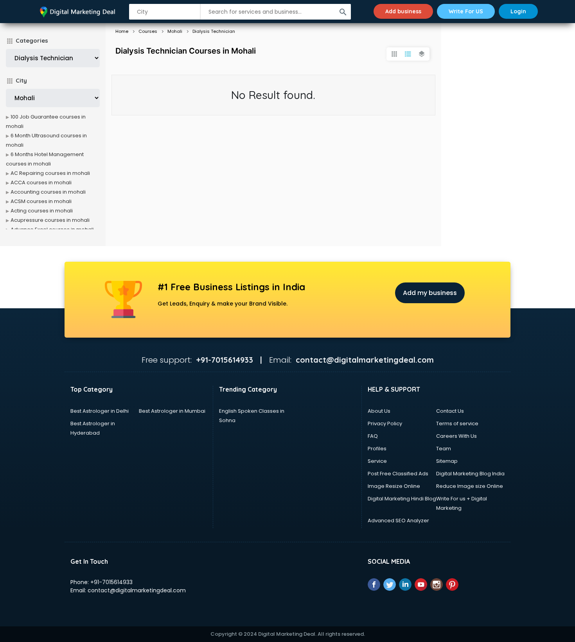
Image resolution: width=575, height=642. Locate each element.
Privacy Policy (385, 423)
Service (377, 461)
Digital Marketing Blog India (470, 473)
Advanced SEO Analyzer (398, 520)
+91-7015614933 (111, 582)
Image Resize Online (394, 486)
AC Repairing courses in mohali (50, 173)
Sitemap (447, 461)
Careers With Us (456, 436)
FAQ (373, 436)
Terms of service (457, 423)
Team (443, 448)
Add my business (430, 292)
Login (518, 11)
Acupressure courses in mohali (50, 220)
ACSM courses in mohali (41, 201)
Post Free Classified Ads (398, 473)
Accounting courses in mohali (48, 192)
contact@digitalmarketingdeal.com (137, 590)
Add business (403, 11)
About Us (379, 411)
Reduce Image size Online (469, 486)
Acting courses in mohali (42, 210)
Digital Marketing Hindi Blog (402, 498)
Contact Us (450, 411)
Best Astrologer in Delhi (99, 411)
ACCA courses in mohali (41, 182)
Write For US (466, 11)
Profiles (377, 448)
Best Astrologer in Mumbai (172, 411)
